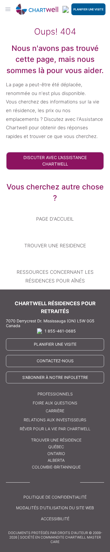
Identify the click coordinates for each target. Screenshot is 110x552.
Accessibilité (55, 518)
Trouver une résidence (56, 440)
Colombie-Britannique (56, 467)
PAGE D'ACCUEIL (55, 219)
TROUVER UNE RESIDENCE (55, 245)
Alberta (56, 460)
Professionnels (55, 394)
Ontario (56, 453)
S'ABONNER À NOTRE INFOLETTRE (55, 377)
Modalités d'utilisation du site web (55, 507)
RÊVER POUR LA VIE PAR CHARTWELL (55, 428)
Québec (56, 446)
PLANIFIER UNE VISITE (88, 9)
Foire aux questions (55, 403)
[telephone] (65, 9)
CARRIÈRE (55, 410)
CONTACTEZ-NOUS (55, 360)
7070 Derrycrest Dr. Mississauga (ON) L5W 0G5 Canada (50, 323)
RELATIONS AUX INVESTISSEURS (55, 419)
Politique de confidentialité (55, 497)
